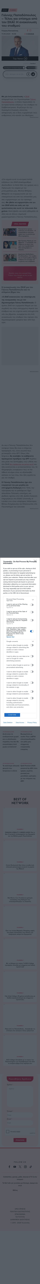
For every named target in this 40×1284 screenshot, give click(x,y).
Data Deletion (7, 722)
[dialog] (20, 642)
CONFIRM (12, 715)
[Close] (36, 562)
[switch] (31, 605)
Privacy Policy (32, 722)
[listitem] (20, 599)
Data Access (20, 722)
